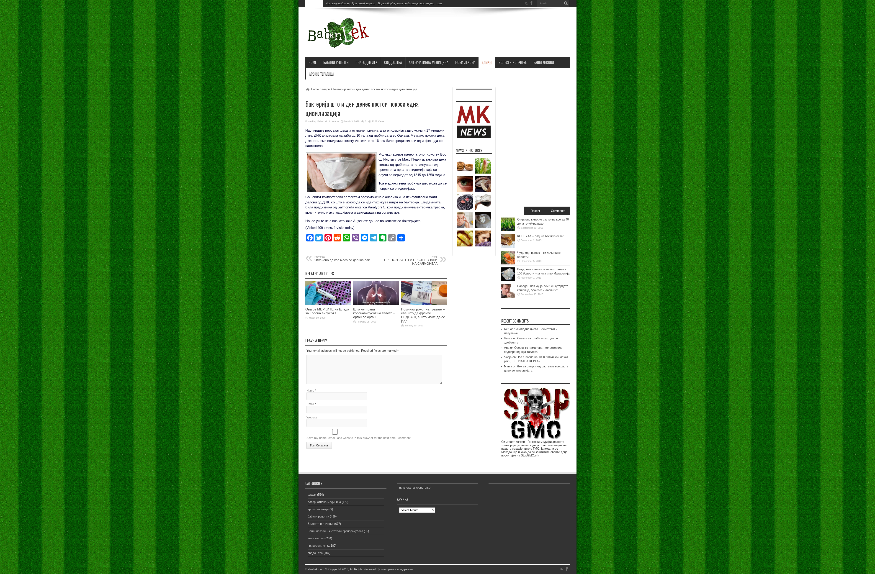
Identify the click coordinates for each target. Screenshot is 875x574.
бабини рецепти (336, 62)
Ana (506, 347)
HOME (313, 62)
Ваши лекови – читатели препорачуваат (335, 531)
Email (310, 404)
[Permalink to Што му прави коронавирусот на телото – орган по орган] (376, 304)
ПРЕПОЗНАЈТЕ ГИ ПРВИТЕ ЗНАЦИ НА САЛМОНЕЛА (411, 260)
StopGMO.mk (530, 455)
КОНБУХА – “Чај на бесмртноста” (540, 236)
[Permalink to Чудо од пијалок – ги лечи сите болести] (508, 263)
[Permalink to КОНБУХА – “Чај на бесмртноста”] (508, 247)
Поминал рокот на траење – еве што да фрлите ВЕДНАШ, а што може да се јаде (423, 315)
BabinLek (322, 121)
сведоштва (393, 62)
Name (310, 390)
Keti (506, 329)
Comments (558, 211)
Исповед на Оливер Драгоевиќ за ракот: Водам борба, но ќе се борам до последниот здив (384, 3)
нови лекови (465, 62)
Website (311, 417)
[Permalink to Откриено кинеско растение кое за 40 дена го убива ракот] (508, 230)
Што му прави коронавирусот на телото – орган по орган (374, 313)
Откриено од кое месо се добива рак (342, 258)
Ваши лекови (543, 62)
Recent (535, 211)
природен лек (366, 62)
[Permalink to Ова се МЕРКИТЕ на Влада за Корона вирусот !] (328, 304)
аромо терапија (321, 74)
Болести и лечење (513, 62)
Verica (508, 338)
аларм (487, 62)
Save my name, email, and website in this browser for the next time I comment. (359, 438)
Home (315, 89)
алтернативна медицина (428, 62)
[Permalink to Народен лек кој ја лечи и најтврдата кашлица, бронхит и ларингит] (508, 296)
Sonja (508, 357)
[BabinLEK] (337, 45)
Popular (513, 211)
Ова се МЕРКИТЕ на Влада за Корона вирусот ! (327, 311)
